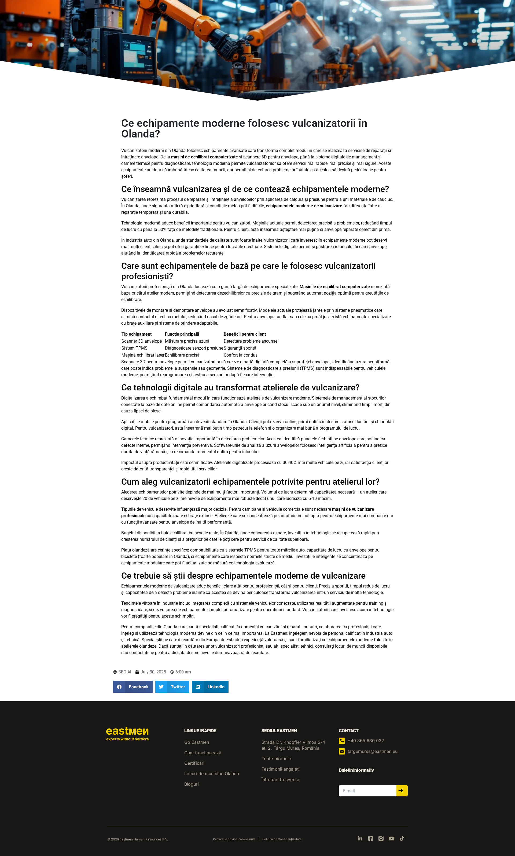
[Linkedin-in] (360, 838)
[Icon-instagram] (381, 838)
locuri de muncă (350, 646)
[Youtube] (391, 838)
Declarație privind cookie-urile (234, 839)
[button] (133, 687)
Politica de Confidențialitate (281, 839)
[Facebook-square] (370, 838)
